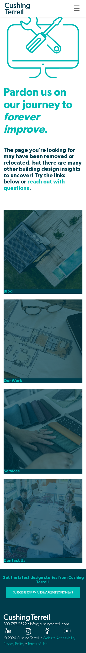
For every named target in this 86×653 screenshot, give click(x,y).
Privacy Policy (14, 644)
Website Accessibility (59, 638)
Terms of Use (38, 644)
